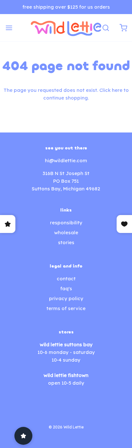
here (117, 90)
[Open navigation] (9, 27)
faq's (66, 288)
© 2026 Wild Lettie (66, 427)
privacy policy (66, 298)
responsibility (66, 223)
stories (66, 242)
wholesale (66, 232)
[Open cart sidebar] (123, 27)
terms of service (66, 308)
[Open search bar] (105, 27)
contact (66, 279)
